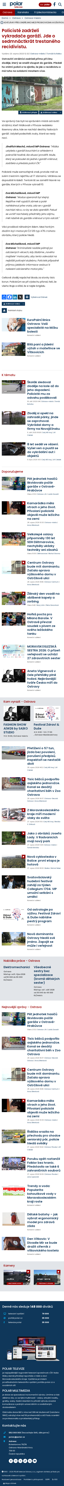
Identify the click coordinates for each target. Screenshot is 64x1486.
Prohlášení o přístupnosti (33, 1479)
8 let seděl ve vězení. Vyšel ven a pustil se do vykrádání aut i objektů (43, 450)
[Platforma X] (20, 1461)
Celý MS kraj (47, 432)
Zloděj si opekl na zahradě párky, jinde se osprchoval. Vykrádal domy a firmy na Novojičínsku (43, 421)
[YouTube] (35, 1461)
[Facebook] (11, 1461)
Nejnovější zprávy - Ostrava (22, 1007)
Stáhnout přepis (29, 112)
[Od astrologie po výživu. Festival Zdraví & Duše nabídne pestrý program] (13, 914)
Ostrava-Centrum (52, 582)
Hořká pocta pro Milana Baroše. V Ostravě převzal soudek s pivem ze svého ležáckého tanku (41, 624)
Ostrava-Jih (42, 494)
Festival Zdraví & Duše (46, 726)
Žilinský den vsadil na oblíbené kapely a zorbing (43, 598)
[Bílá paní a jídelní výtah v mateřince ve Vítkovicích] (13, 349)
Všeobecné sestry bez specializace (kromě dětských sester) (47, 975)
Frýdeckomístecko (45, 12)
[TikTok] (25, 1461)
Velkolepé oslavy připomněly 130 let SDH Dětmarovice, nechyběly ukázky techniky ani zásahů (42, 542)
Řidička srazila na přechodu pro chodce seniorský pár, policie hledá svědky (43, 1137)
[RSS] (30, 1461)
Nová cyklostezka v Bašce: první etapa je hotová (43, 861)
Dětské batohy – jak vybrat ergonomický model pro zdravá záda (42, 1220)
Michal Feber (56, 868)
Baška (47, 868)
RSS (55, 1479)
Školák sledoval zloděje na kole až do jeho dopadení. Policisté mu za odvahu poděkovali (43, 390)
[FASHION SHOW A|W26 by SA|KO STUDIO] (17, 713)
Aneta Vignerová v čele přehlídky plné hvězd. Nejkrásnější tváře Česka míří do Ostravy (42, 679)
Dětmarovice (42, 553)
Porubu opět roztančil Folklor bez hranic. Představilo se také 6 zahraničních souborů (43, 1165)
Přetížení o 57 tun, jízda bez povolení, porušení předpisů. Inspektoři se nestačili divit (43, 756)
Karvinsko (23, 12)
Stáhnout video (49, 112)
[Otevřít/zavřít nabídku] (4, 4)
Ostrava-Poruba (51, 1147)
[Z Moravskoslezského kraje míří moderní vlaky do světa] (13, 814)
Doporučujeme (12, 472)
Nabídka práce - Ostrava (22, 961)
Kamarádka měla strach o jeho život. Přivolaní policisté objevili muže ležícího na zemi (43, 511)
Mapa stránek (10, 1483)
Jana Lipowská (33, 1177)
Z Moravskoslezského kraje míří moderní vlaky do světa (43, 814)
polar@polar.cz (17, 1437)
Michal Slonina (54, 553)
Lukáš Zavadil (53, 494)
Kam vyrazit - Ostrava (19, 702)
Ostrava (7, 12)
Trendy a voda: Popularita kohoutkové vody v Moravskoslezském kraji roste (41, 1194)
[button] (32, 310)
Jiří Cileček (57, 460)
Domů (5, 18)
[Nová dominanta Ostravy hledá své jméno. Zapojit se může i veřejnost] (13, 938)
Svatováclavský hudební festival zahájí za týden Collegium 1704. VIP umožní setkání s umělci (42, 887)
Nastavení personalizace (11, 1479)
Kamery (9, 1266)
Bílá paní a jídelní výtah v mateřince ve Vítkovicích (43, 348)
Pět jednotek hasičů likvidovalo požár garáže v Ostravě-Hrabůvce (42, 484)
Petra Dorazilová (52, 605)
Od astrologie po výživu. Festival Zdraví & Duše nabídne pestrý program (44, 915)
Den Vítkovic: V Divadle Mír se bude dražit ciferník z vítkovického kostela (43, 1245)
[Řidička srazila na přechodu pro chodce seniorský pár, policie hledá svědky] (13, 1136)
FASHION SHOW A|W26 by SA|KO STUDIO (16, 728)
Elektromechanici (17, 967)
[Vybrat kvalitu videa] (60, 112)
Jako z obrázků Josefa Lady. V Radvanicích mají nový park (44, 837)
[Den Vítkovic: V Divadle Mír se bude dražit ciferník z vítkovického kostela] (13, 1243)
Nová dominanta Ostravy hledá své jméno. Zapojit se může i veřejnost (41, 940)
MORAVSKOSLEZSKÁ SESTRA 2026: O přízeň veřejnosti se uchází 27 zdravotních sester (43, 652)
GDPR (47, 1479)
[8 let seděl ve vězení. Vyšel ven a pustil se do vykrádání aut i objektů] (13, 449)
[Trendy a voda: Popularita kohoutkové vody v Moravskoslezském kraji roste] (13, 1190)
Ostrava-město (33, 18)
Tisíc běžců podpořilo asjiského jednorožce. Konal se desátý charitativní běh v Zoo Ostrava (44, 787)
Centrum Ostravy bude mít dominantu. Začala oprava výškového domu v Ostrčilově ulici (43, 570)
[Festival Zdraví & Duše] (47, 713)
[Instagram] (16, 1461)
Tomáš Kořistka (54, 53)
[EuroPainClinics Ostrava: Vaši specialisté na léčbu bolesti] (13, 324)
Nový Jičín (41, 605)
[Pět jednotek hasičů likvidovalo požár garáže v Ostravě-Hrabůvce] (13, 483)
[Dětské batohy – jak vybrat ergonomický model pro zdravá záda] (13, 1219)
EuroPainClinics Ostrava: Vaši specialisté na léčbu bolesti (42, 326)
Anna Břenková (33, 525)
